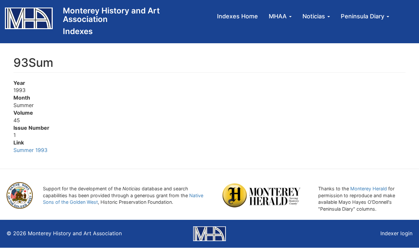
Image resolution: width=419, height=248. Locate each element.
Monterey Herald (368, 188)
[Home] (31, 18)
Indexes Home (237, 16)
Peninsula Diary (363, 16)
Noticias (314, 16)
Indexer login (396, 233)
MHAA (278, 16)
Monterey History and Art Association (111, 15)
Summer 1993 (31, 150)
